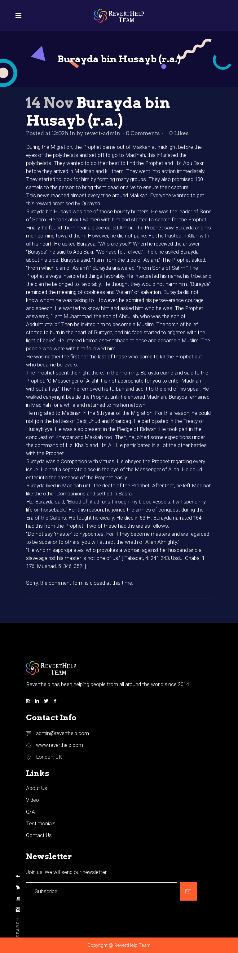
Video (32, 800)
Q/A (30, 812)
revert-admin (102, 133)
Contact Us (39, 835)
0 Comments (143, 133)
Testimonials (40, 823)
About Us (36, 788)
